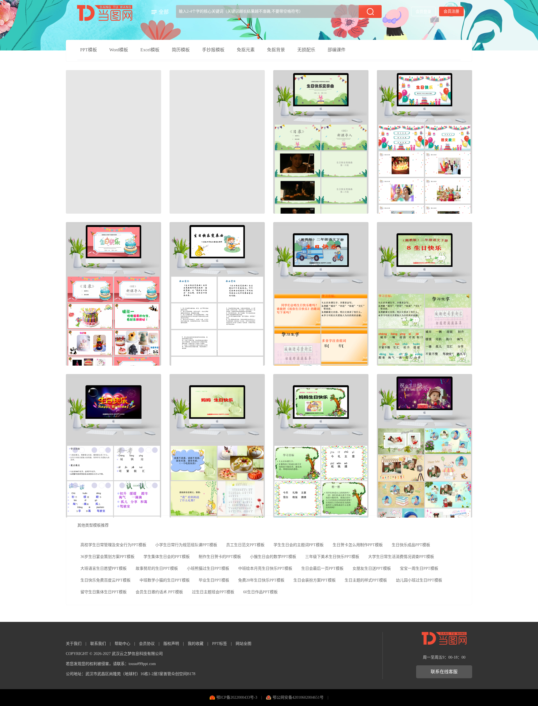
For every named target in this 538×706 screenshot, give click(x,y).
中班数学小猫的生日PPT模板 (165, 580)
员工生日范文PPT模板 (245, 545)
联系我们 (98, 644)
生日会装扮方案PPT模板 (314, 580)
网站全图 (243, 644)
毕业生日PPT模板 (214, 580)
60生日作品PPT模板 (260, 592)
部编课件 (336, 49)
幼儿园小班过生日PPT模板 (419, 580)
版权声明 (171, 644)
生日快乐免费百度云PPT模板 (105, 580)
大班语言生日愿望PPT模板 (103, 568)
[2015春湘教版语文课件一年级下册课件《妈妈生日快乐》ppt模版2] (217, 446)
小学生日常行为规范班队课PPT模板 (186, 545)
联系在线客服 (444, 671)
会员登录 (423, 12)
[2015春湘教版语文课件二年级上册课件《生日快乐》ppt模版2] (424, 294)
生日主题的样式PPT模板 (366, 580)
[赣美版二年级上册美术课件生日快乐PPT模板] (424, 142)
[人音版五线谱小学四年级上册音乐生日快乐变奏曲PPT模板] (320, 142)
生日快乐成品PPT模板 (411, 545)
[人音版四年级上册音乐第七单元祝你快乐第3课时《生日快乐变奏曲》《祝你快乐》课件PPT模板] (217, 142)
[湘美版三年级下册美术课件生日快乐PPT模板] (113, 294)
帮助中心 (122, 644)
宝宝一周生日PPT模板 (419, 568)
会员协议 (147, 644)
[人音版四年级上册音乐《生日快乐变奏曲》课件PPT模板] (217, 294)
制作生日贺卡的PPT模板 (220, 557)
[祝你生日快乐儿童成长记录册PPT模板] (424, 446)
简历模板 (181, 49)
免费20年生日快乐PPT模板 (261, 580)
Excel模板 (149, 49)
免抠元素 (246, 49)
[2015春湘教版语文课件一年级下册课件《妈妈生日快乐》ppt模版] (320, 446)
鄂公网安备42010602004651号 (298, 697)
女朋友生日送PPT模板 (372, 568)
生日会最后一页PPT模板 (322, 568)
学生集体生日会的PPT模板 (166, 557)
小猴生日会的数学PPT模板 (273, 557)
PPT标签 (219, 644)
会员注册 (451, 11)
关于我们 (74, 644)
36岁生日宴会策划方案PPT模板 (107, 557)
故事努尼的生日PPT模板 (157, 568)
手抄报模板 (213, 49)
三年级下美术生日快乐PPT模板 (332, 557)
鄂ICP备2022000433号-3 (236, 697)
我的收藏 (195, 644)
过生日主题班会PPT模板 (213, 592)
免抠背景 (276, 49)
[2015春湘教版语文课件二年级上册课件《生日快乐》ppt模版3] (320, 294)
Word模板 (118, 49)
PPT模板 (88, 49)
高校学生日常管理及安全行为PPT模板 (113, 545)
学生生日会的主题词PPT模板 (298, 545)
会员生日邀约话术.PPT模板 (159, 592)
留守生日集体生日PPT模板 (103, 592)
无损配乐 (306, 49)
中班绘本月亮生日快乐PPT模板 (265, 568)
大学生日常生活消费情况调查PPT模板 (401, 557)
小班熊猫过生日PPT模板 (208, 568)
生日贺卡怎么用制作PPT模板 (358, 545)
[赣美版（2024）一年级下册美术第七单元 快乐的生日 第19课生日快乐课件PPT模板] (113, 142)
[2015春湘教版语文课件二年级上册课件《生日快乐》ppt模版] (113, 446)
